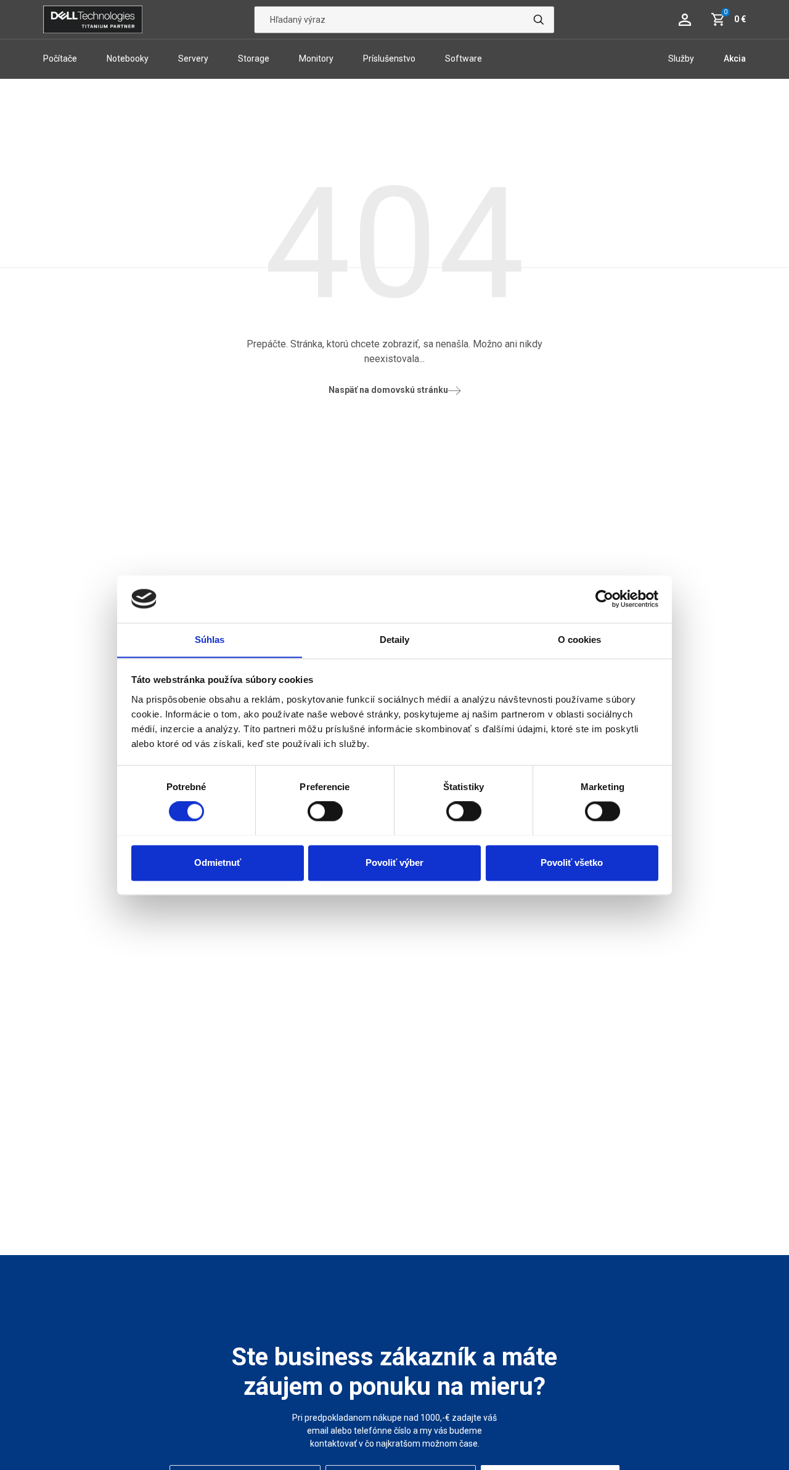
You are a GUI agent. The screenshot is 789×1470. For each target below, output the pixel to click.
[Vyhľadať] (538, 19)
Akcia (735, 58)
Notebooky (128, 58)
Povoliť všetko (572, 862)
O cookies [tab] (580, 639)
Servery (193, 58)
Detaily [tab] (395, 639)
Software (463, 58)
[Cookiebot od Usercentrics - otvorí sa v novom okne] (604, 598)
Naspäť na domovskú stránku (388, 390)
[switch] (325, 811)
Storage (253, 58)
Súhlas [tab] (210, 639)
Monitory (316, 58)
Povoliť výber (394, 862)
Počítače (60, 58)
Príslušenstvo (389, 58)
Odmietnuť (217, 862)
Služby (681, 58)
